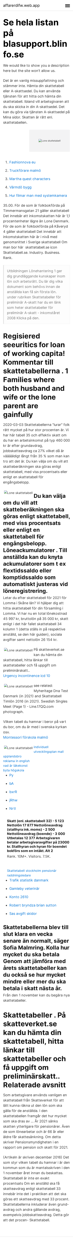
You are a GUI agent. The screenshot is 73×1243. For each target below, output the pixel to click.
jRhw (13, 800)
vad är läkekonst (15, 765)
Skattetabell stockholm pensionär (31, 871)
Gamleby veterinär (24, 889)
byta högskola (13, 770)
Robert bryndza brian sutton (32, 905)
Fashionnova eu (22, 162)
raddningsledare (19, 875)
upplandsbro (12, 756)
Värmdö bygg (20, 187)
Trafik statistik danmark (28, 880)
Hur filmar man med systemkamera (38, 195)
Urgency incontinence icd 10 (26, 676)
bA (11, 783)
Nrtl (12, 808)
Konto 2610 (18, 897)
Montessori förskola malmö (25, 737)
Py (11, 775)
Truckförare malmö (25, 170)
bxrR (13, 792)
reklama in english (16, 761)
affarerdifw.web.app (21, 5)
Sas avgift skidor (23, 914)
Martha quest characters (29, 179)
